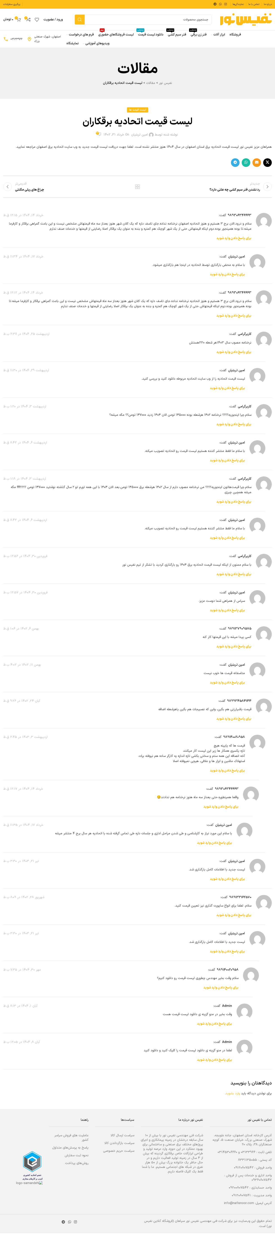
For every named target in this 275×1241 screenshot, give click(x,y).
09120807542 (244, 1167)
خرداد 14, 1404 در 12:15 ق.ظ (23, 215)
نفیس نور (165, 83)
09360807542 (262, 1180)
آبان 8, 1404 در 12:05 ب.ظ (21, 1042)
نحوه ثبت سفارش (77, 1155)
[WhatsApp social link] (220, 4)
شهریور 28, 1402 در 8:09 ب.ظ (23, 897)
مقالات (150, 83)
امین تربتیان (139, 134)
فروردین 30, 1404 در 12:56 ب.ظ (25, 556)
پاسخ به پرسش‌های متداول (70, 1148)
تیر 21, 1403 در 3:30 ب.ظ (21, 861)
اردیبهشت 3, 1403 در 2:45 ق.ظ (25, 737)
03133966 (248, 1152)
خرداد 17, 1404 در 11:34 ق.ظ (23, 256)
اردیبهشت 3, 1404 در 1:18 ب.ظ (24, 478)
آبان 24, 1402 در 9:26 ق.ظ (21, 701)
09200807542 (239, 1187)
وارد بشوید (233, 1093)
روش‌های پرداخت (77, 1163)
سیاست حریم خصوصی (118, 1151)
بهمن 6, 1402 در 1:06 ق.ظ (21, 628)
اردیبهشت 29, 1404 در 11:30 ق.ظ (26, 370)
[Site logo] (246, 19)
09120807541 (241, 1195)
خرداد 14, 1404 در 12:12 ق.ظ (23, 292)
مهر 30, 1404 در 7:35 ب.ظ (22, 969)
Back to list (137, 186)
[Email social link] (256, 162)
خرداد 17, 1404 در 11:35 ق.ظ (23, 825)
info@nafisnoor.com (239, 1203)
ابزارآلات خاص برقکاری (178, 1153)
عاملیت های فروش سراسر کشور (71, 1137)
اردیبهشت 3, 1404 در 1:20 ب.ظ (24, 406)
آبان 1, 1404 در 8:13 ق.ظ (20, 1006)
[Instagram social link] (225, 4)
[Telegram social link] (215, 4)
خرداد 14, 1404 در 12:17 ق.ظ (23, 789)
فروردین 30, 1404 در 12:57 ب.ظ (25, 592)
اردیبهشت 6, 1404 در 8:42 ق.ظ (25, 442)
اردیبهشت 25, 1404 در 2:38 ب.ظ (26, 334)
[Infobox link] (44, 39)
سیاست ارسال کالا (122, 1135)
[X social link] (267, 162)
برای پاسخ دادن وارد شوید (233, 238)
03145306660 (227, 1152)
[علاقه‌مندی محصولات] (37, 19)
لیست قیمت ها (137, 110)
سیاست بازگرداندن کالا (119, 1143)
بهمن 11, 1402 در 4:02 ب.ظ (22, 664)
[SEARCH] (80, 20)
